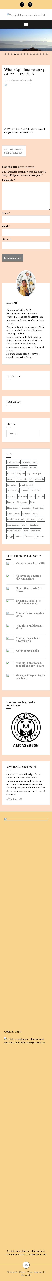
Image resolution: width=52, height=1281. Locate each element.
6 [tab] (21, 54)
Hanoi (32, 496)
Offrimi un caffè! (14, 799)
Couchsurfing (13, 490)
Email (6, 226)
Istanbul (10, 502)
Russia (35, 513)
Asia (34, 462)
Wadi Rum (29, 536)
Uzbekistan (35, 530)
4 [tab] (15, 54)
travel (24, 525)
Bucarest (11, 473)
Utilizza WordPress (16, 1272)
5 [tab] (18, 54)
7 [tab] (24, 54)
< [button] (1, 38)
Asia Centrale (12, 467)
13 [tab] (43, 54)
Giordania (22, 496)
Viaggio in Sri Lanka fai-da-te (30, 614)
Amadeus (38, 1272)
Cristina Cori (25, 80)
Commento (8, 179)
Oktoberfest (38, 508)
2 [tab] (8, 54)
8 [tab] (27, 54)
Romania (26, 513)
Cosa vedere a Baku (27, 650)
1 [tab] (5, 54)
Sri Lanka (31, 519)
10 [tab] (34, 54)
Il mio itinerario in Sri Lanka (28, 590)
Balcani (24, 467)
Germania (11, 496)
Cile (31, 479)
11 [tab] (37, 54)
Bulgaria (21, 473)
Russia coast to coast (15, 519)
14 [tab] (47, 54)
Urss (26, 530)
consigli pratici (26, 485)
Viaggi (10, 536)
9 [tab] (31, 54)
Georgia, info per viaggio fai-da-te (30, 677)
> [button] (45, 38)
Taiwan (41, 519)
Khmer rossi (22, 502)
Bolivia (33, 467)
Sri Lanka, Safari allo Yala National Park (28, 602)
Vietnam (19, 536)
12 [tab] (40, 54)
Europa (24, 490)
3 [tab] (11, 54)
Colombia (39, 479)
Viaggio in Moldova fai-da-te (30, 627)
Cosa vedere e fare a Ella (30, 563)
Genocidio (35, 490)
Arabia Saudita (13, 462)
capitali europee (34, 473)
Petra (17, 513)
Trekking (34, 525)
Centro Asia (22, 479)
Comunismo (12, 485)
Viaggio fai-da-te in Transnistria (27, 639)
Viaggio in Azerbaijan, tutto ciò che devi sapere (30, 664)
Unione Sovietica (14, 530)
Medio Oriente (13, 508)
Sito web (6, 239)
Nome (6, 213)
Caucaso (10, 479)
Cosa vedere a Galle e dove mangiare (28, 577)
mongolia (26, 508)
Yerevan (40, 536)
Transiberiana (13, 525)
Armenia (26, 462)
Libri (32, 502)
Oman (9, 513)
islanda (41, 496)
